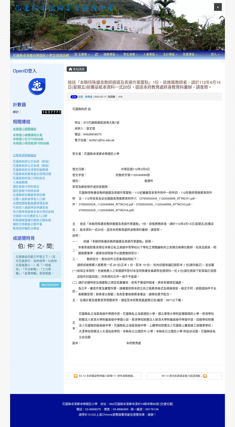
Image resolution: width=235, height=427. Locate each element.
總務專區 (110, 54)
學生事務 (129, 54)
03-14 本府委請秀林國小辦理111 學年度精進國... (106, 375)
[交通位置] (166, 404)
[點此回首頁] (117, 25)
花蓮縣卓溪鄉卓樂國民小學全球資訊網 (41, 55)
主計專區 (169, 54)
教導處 (88, 96)
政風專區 (189, 54)
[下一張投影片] (216, 25)
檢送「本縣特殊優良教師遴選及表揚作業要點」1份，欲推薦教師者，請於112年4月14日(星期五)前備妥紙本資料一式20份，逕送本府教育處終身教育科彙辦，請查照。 (144, 84)
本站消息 (78, 69)
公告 (74, 96)
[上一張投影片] (19, 25)
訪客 (80, 96)
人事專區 (149, 54)
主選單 (82, 54)
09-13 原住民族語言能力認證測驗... (182, 375)
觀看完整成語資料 (50, 284)
